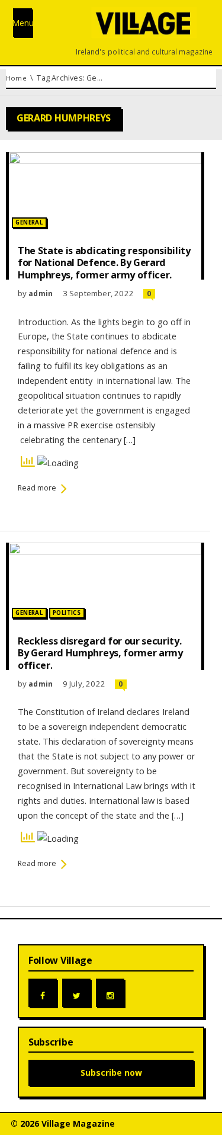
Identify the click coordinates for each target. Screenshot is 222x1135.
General (29, 222)
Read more (37, 488)
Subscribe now (111, 1072)
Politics (67, 613)
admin (40, 293)
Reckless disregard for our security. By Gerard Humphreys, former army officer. (100, 652)
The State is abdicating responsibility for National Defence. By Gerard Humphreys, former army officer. (104, 262)
